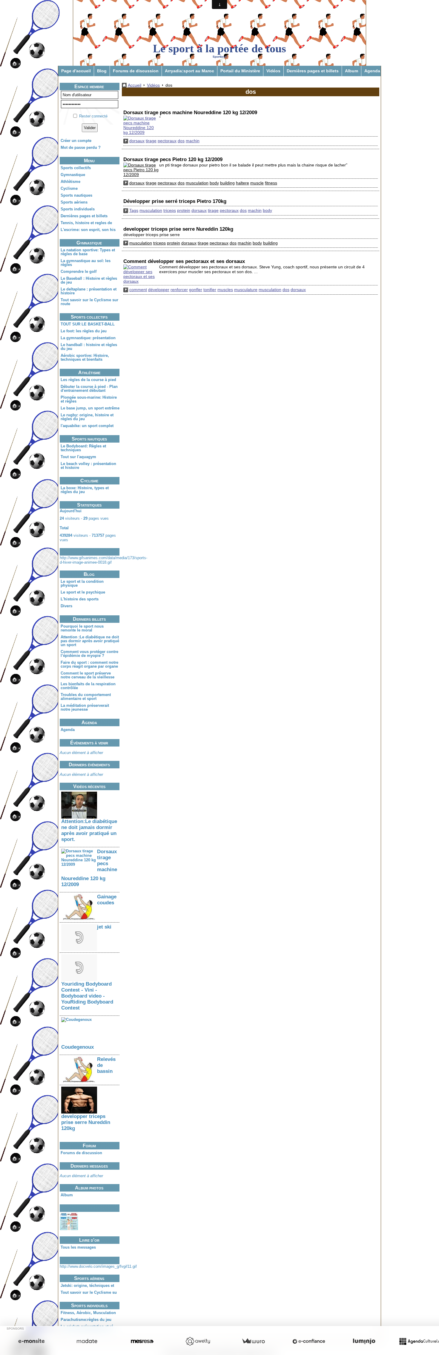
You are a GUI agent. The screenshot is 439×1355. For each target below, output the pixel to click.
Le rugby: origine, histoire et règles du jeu (87, 417)
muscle (257, 183)
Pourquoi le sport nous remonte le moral (82, 628)
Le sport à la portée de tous (219, 48)
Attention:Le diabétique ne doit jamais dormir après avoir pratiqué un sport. (89, 830)
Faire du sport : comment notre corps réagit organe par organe (89, 664)
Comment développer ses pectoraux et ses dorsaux (184, 261)
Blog (102, 70)
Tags (133, 210)
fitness (271, 183)
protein (183, 210)
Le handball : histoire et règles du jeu (89, 346)
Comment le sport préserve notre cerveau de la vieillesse (87, 675)
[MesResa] (142, 1341)
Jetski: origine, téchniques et (87, 1285)
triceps (169, 210)
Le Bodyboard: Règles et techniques (83, 448)
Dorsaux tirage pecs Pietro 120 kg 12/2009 (172, 159)
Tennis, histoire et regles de (86, 223)
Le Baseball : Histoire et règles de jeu (89, 280)
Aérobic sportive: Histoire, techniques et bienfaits (85, 357)
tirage (151, 140)
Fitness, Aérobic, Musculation (88, 1312)
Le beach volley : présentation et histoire (88, 465)
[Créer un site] (31, 1341)
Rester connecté (93, 116)
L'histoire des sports (80, 599)
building (227, 183)
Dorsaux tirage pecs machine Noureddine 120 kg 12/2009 (190, 112)
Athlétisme (70, 181)
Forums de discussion (136, 70)
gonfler (195, 289)
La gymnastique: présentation (88, 338)
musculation (197, 183)
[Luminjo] (364, 1341)
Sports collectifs (76, 168)
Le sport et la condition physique (82, 583)
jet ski (104, 927)
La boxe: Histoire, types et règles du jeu (85, 490)
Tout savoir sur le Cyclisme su (89, 1292)
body (214, 183)
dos (181, 140)
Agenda (372, 70)
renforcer (179, 289)
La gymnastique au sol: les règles (85, 263)
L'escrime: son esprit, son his (88, 229)
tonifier (209, 289)
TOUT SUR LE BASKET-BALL (88, 324)
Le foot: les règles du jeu (84, 331)
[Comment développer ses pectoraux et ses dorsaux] (141, 274)
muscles (225, 289)
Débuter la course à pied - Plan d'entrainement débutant (89, 388)
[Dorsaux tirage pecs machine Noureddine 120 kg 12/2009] (141, 125)
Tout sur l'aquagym (78, 457)
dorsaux (137, 140)
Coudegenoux (77, 1047)
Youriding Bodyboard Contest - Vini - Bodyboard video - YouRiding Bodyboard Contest (87, 996)
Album (351, 70)
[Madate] (87, 1341)
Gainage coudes (106, 900)
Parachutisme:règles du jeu (86, 1319)
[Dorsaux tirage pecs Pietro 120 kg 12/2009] (141, 170)
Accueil (134, 85)
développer (158, 289)
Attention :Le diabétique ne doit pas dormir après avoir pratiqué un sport (90, 641)
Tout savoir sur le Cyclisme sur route (89, 302)
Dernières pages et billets (313, 70)
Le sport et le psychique (83, 592)
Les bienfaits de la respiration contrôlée (88, 686)
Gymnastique (73, 174)
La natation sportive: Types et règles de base (88, 252)
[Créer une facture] (253, 1341)
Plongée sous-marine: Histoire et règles (89, 399)
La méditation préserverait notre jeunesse (85, 707)
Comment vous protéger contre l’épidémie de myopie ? (89, 653)
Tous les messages (78, 1247)
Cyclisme (69, 188)
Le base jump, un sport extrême (90, 408)
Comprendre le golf (78, 271)
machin (192, 140)
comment (138, 289)
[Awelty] (197, 1341)
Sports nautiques (76, 195)
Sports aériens (74, 202)
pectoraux (167, 140)
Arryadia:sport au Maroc (189, 70)
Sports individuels (78, 209)
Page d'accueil (76, 70)
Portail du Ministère (240, 70)
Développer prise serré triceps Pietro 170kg (174, 201)
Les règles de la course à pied (88, 379)
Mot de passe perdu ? (81, 147)
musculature (245, 289)
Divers (66, 606)
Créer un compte (76, 140)
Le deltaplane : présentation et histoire (88, 291)
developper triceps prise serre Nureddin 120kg (85, 1122)
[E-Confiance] (308, 1341)
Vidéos (273, 70)
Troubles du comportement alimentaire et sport (86, 696)
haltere (242, 183)
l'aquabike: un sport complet (87, 425)
